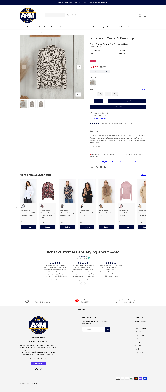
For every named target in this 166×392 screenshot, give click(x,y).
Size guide (143, 89)
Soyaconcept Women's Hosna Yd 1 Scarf (86, 213)
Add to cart (127, 101)
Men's (52, 27)
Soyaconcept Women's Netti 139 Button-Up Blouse (28, 213)
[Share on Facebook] (101, 167)
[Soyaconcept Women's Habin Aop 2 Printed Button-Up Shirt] (47, 191)
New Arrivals (31, 27)
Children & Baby (65, 27)
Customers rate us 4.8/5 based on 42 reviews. (117, 123)
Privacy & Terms (140, 352)
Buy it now (118, 107)
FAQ (136, 339)
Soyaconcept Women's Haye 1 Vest (105, 213)
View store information (99, 118)
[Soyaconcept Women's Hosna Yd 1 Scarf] (87, 191)
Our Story (137, 342)
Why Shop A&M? (140, 328)
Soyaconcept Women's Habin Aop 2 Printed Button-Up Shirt (47, 214)
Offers (88, 27)
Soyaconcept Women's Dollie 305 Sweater (126, 213)
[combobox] (87, 15)
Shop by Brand (106, 27)
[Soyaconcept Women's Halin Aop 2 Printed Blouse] (67, 191)
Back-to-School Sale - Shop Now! (69, 3)
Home (21, 32)
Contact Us (138, 325)
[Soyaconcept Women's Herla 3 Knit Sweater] (145, 191)
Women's (42, 27)
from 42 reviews (82, 258)
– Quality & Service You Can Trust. (119, 162)
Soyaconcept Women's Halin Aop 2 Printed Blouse (67, 213)
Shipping (137, 332)
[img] (83, 256)
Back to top (82, 310)
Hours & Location (140, 321)
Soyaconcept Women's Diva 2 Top (33, 32)
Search (136, 349)
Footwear (79, 27)
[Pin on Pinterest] (105, 167)
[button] (145, 15)
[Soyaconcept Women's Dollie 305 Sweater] (126, 191)
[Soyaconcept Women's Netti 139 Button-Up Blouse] (28, 191)
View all (143, 175)
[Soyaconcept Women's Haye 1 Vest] (106, 191)
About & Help (132, 27)
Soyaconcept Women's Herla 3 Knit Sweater (144, 213)
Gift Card (137, 346)
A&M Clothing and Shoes (30, 383)
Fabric (95, 27)
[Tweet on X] (97, 167)
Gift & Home (120, 27)
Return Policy (139, 335)
